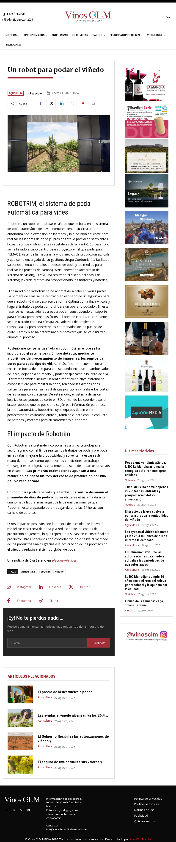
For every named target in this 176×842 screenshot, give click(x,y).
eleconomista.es (64, 560)
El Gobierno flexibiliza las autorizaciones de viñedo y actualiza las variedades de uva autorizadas (144, 558)
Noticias (130, 480)
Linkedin (55, 587)
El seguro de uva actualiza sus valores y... (71, 762)
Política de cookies (146, 804)
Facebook (24, 601)
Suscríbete (98, 643)
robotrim (45, 571)
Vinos (128, 610)
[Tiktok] (41, 601)
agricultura (28, 571)
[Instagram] (8, 587)
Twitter (85, 587)
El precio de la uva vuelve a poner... (66, 692)
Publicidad (141, 816)
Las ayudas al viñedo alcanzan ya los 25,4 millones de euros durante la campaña (146, 536)
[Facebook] (40, 103)
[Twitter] (51, 103)
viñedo (59, 571)
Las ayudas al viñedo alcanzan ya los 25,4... (73, 715)
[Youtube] (28, 810)
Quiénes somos (144, 821)
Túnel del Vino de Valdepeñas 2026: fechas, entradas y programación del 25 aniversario (146, 493)
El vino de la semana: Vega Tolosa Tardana (144, 603)
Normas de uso (144, 810)
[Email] (93, 103)
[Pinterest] (82, 103)
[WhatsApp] (72, 103)
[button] (168, 16)
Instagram (24, 587)
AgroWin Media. (140, 839)
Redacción (36, 93)
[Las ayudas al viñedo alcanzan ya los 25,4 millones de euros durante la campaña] (20, 718)
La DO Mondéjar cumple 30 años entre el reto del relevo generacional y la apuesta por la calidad (146, 583)
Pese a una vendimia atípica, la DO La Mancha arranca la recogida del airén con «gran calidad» (146, 468)
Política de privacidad (148, 799)
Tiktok (53, 601)
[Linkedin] (61, 103)
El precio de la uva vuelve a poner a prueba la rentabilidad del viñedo (146, 515)
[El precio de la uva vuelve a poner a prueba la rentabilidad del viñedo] (20, 694)
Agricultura (16, 93)
